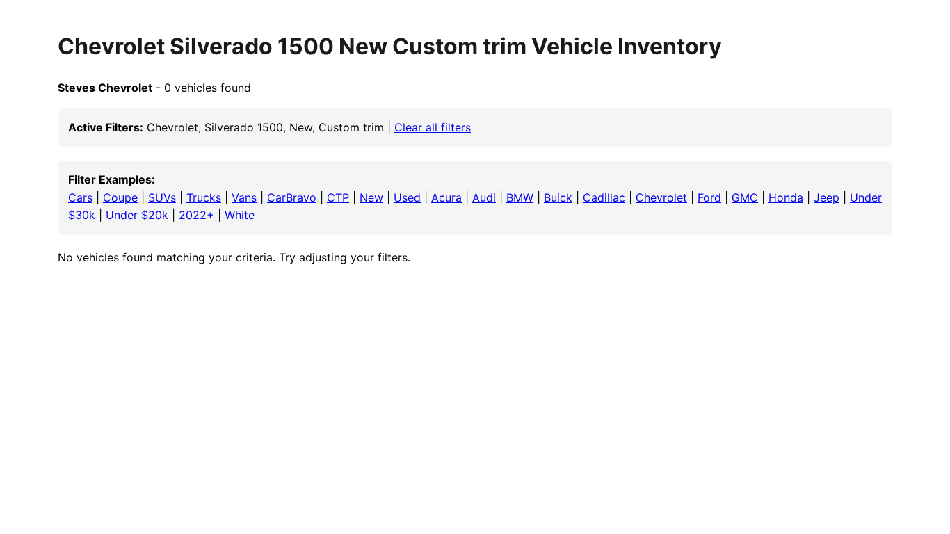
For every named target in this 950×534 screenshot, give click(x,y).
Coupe (120, 197)
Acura (446, 197)
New (371, 197)
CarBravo (291, 197)
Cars (80, 197)
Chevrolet (661, 197)
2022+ (196, 215)
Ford (709, 197)
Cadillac (604, 197)
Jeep (826, 197)
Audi (484, 197)
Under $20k (137, 215)
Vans (244, 197)
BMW (519, 197)
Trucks (203, 197)
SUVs (162, 197)
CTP (338, 197)
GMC (745, 197)
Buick (558, 197)
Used (407, 197)
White (240, 215)
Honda (785, 197)
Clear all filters (432, 127)
